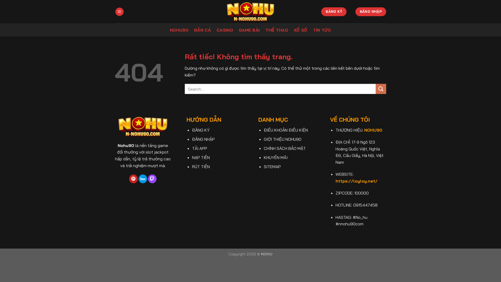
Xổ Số (300, 30)
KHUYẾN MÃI (276, 157)
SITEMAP (272, 166)
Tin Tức (322, 30)
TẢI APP (199, 148)
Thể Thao (276, 30)
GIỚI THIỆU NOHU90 (282, 139)
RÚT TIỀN (201, 166)
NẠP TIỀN (201, 157)
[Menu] (119, 12)
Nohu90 (179, 30)
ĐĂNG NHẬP (203, 139)
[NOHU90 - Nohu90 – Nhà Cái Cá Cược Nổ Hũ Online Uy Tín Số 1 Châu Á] (250, 12)
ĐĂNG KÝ (201, 130)
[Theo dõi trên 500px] (143, 178)
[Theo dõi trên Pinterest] (133, 178)
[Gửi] (381, 89)
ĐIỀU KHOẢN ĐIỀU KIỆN (286, 130)
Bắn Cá (202, 30)
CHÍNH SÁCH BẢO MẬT (285, 148)
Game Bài (249, 30)
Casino (225, 30)
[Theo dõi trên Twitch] (152, 178)
